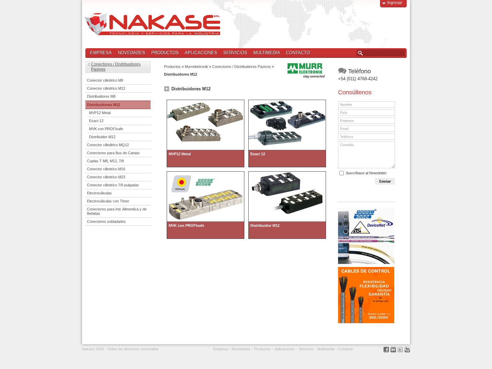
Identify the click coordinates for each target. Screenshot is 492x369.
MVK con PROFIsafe (106, 129)
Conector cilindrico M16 (106, 169)
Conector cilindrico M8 (105, 80)
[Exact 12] (287, 102)
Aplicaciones (201, 52)
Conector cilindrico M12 (106, 88)
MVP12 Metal (99, 113)
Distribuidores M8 (101, 96)
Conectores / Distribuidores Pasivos (241, 67)
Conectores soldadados (106, 221)
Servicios (235, 52)
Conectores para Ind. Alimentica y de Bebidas (117, 211)
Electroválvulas (99, 193)
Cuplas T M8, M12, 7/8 (105, 161)
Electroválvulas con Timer (108, 201)
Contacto (298, 52)
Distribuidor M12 (102, 137)
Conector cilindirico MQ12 (108, 145)
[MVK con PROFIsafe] (205, 173)
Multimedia (266, 52)
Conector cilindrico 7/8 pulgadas (113, 185)
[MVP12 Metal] (205, 102)
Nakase (152, 24)
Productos (163, 53)
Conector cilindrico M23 (106, 177)
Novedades (131, 52)
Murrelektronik (196, 67)
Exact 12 (96, 121)
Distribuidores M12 (103, 105)
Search (360, 53)
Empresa (101, 52)
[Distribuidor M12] (287, 173)
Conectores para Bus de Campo (113, 153)
